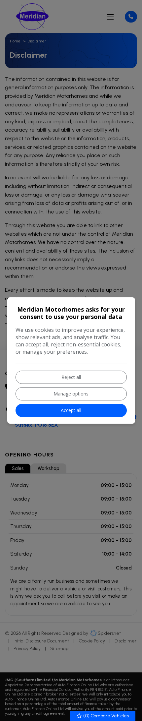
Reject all (71, 377)
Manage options (71, 394)
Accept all (71, 410)
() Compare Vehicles (105, 716)
